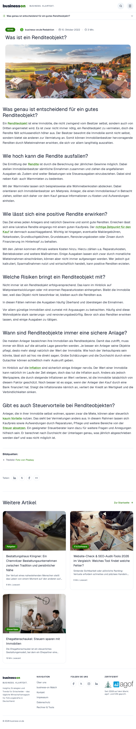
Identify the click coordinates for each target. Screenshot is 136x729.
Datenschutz (43, 702)
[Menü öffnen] (130, 6)
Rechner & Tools (45, 707)
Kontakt (41, 692)
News (10, 29)
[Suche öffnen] (120, 6)
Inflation (35, 368)
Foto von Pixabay (25, 459)
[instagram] (89, 684)
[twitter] (81, 684)
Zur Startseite (121, 502)
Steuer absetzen (14, 428)
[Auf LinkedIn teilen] (15, 478)
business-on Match (47, 687)
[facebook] (73, 684)
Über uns (41, 682)
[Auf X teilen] (22, 478)
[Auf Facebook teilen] (29, 478)
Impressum (42, 697)
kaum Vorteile (12, 418)
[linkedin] (96, 684)
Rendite (33, 164)
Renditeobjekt (17, 123)
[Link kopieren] (36, 478)
